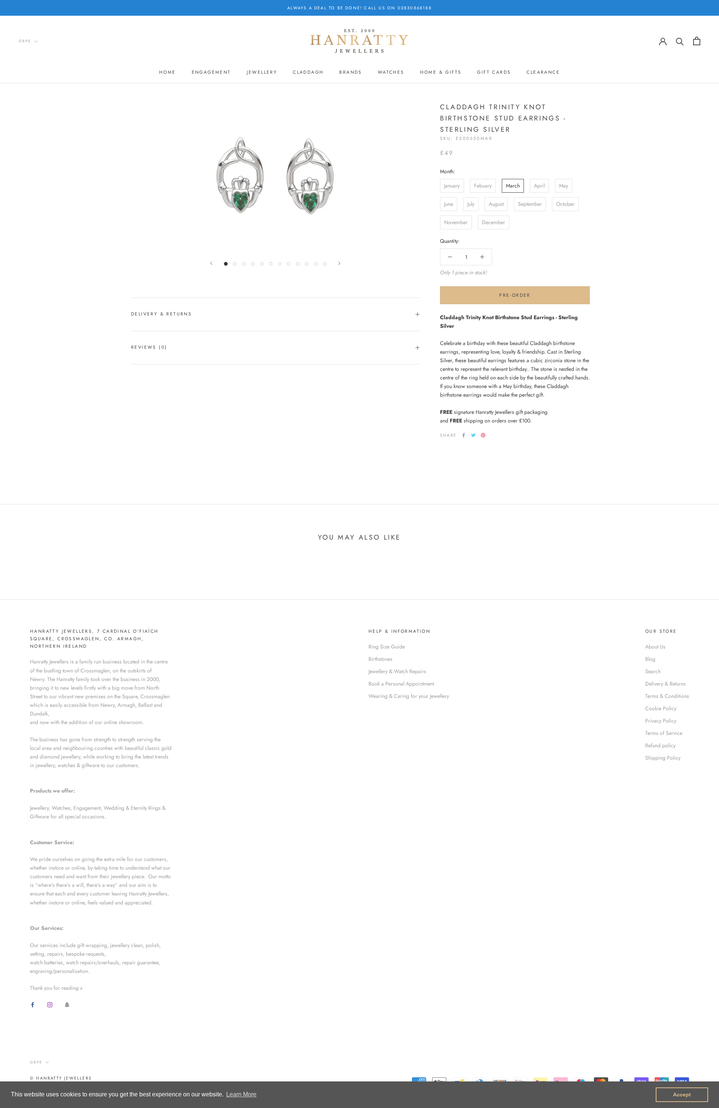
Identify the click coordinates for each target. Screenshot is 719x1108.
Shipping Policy (662, 757)
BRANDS (350, 72)
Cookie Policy (660, 708)
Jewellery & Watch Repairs (397, 671)
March (513, 185)
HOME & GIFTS (441, 72)
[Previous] (211, 263)
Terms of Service (663, 733)
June (448, 204)
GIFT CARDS (494, 72)
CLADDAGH (308, 72)
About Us (655, 646)
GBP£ (25, 41)
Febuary (483, 185)
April (539, 185)
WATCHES (391, 72)
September (530, 204)
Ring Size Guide (386, 646)
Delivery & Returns (161, 314)
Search (653, 671)
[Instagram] (49, 1004)
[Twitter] (473, 435)
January (452, 185)
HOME (167, 72)
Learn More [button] (241, 1094)
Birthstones (380, 659)
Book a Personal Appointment (401, 683)
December (493, 222)
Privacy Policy (660, 720)
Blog (650, 659)
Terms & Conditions (667, 696)
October (565, 204)
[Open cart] (696, 41)
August (496, 204)
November (456, 222)
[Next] (339, 263)
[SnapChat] (67, 1004)
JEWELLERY (262, 72)
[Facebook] (463, 435)
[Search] (680, 41)
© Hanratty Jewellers (61, 1078)
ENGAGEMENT (211, 72)
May (563, 185)
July (470, 204)
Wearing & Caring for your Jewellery (408, 696)
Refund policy (660, 745)
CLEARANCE (543, 72)
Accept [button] (682, 1095)
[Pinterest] (483, 435)
